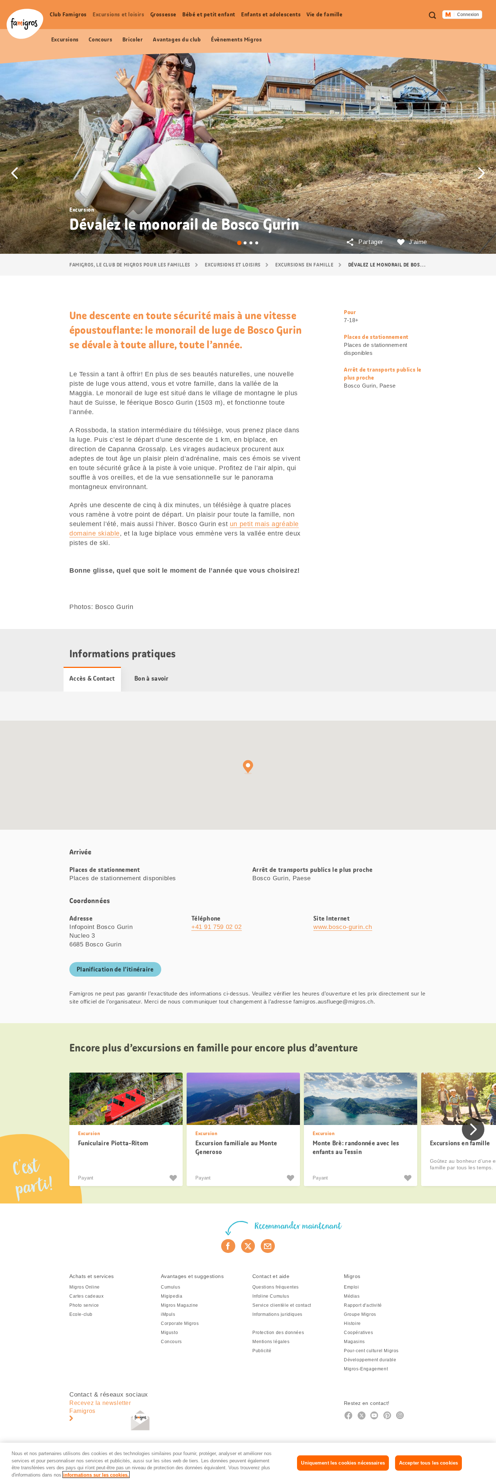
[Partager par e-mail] (268, 1246)
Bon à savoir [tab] (151, 678)
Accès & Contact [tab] (92, 678)
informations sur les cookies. (96, 1474)
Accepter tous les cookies (428, 1463)
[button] (14, 173)
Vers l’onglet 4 (256, 242)
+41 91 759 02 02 (216, 927)
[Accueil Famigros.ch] (25, 24)
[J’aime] (174, 1178)
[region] (248, 1462)
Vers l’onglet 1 (239, 243)
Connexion (468, 14)
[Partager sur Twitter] (248, 1246)
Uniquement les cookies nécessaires (343, 1463)
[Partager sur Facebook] (228, 1246)
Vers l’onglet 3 (250, 242)
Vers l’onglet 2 (245, 242)
